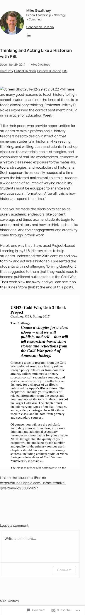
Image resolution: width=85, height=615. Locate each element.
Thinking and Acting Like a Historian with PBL (36, 53)
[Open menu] (29, 35)
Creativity (6, 71)
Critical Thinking (25, 71)
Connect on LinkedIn (40, 27)
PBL (64, 71)
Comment (64, 570)
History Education (49, 71)
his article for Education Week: (28, 115)
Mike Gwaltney (38, 10)
